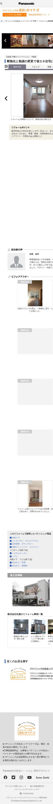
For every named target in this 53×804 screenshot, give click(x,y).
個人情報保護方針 (37, 786)
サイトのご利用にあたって (15, 786)
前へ (5, 40)
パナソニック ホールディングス (26, 789)
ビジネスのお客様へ (14, 14)
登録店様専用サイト (37, 14)
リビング (36, 67)
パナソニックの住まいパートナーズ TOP (20, 21)
